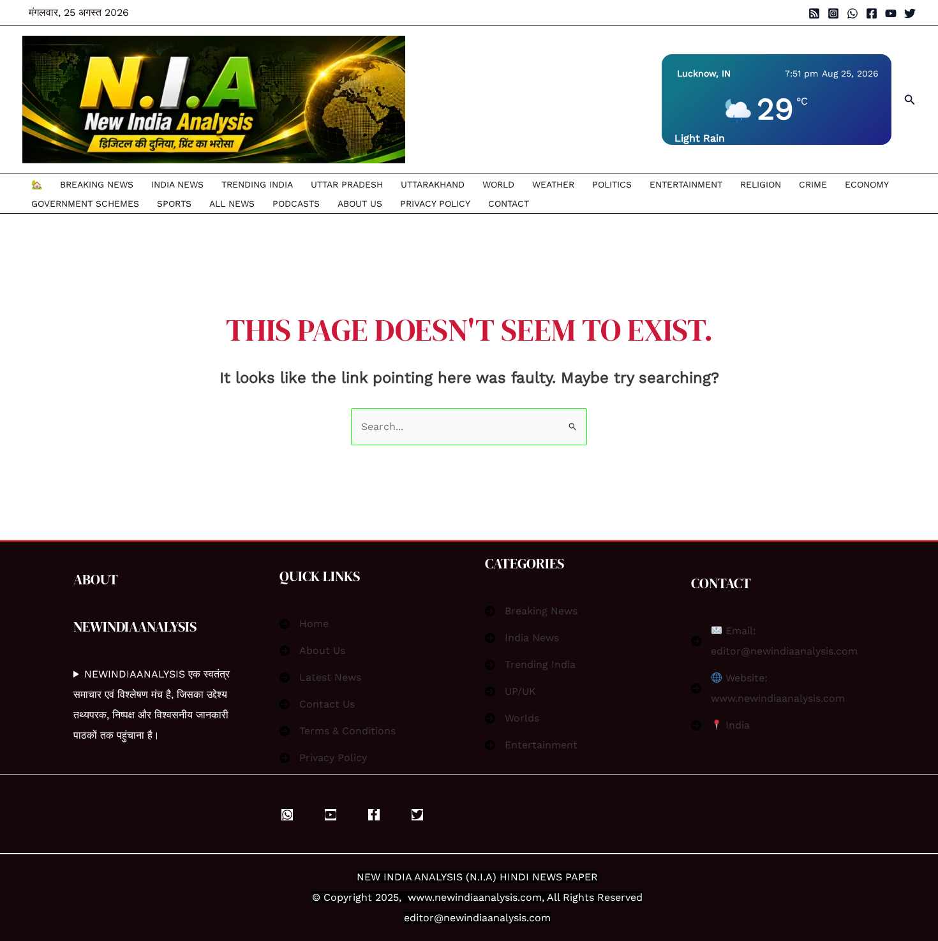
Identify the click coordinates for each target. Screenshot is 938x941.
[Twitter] (910, 13)
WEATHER (553, 184)
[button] (910, 100)
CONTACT (508, 203)
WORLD (498, 184)
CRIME (813, 184)
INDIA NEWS (177, 184)
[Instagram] (833, 13)
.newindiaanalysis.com (487, 897)
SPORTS (174, 203)
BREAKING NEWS (96, 184)
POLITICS (612, 184)
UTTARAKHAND (433, 184)
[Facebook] (871, 13)
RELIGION (760, 184)
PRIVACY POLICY (435, 203)
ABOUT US (360, 203)
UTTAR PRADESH (347, 184)
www (420, 897)
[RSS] (814, 13)
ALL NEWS (232, 203)
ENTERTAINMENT (686, 184)
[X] (417, 814)
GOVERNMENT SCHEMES (85, 203)
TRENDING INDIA (257, 184)
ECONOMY (867, 184)
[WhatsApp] (852, 13)
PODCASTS (296, 203)
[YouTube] (891, 13)
